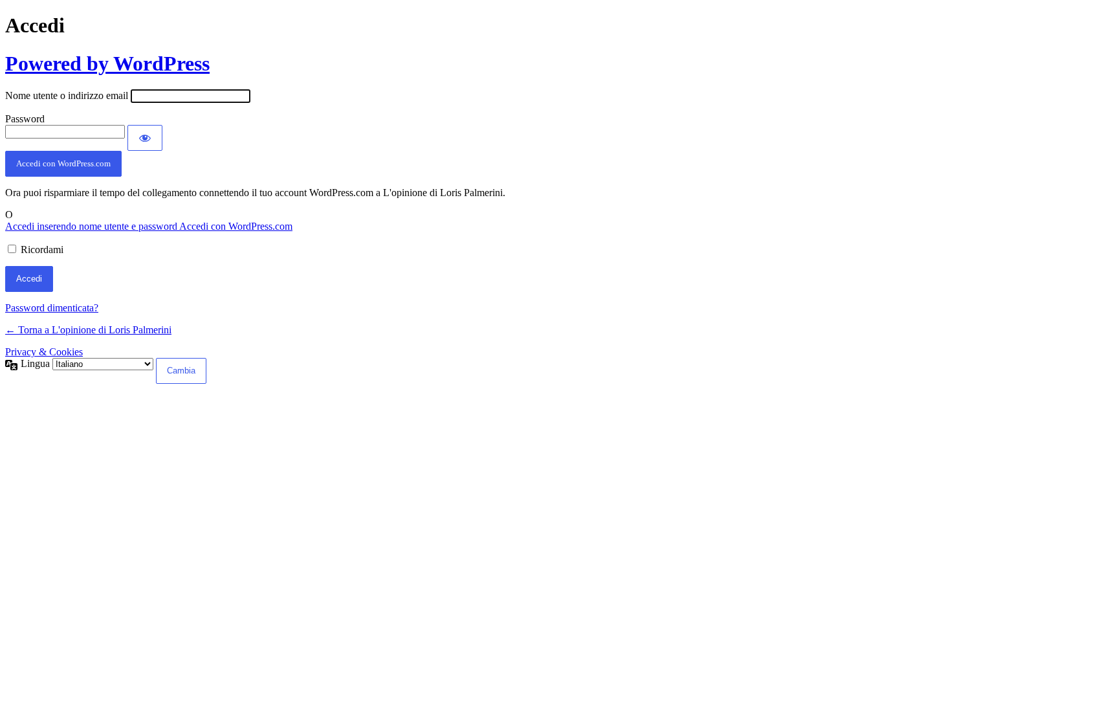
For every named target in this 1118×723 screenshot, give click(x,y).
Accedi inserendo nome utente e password (92, 226)
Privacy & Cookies (44, 351)
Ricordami (42, 249)
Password (25, 118)
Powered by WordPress (107, 63)
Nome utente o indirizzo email (66, 95)
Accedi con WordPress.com (63, 163)
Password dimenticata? (51, 307)
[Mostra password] (144, 138)
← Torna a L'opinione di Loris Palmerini (88, 329)
